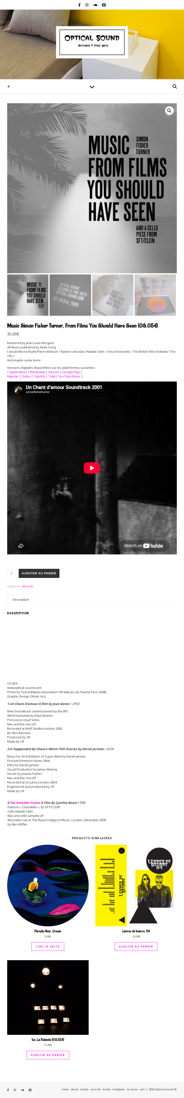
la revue (132, 1089)
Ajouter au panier (39, 573)
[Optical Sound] (92, 42)
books (107, 1089)
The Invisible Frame (25, 803)
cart (142, 1089)
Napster (13, 376)
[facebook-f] (79, 4)
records (96, 1089)
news (65, 1089)
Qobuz (27, 376)
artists (84, 1089)
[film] (104, 4)
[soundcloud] (95, 4)
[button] (169, 110)
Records (27, 586)
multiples (119, 1089)
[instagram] (87, 4)
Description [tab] (21, 599)
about (74, 1089)
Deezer (54, 372)
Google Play (71, 372)
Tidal (51, 376)
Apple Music (19, 372)
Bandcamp (37, 372)
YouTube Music (69, 376)
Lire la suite (48, 946)
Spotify (40, 376)
